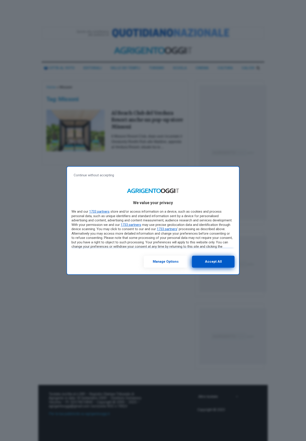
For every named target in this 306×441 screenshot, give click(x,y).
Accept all (213, 262)
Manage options (166, 262)
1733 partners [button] (99, 212)
